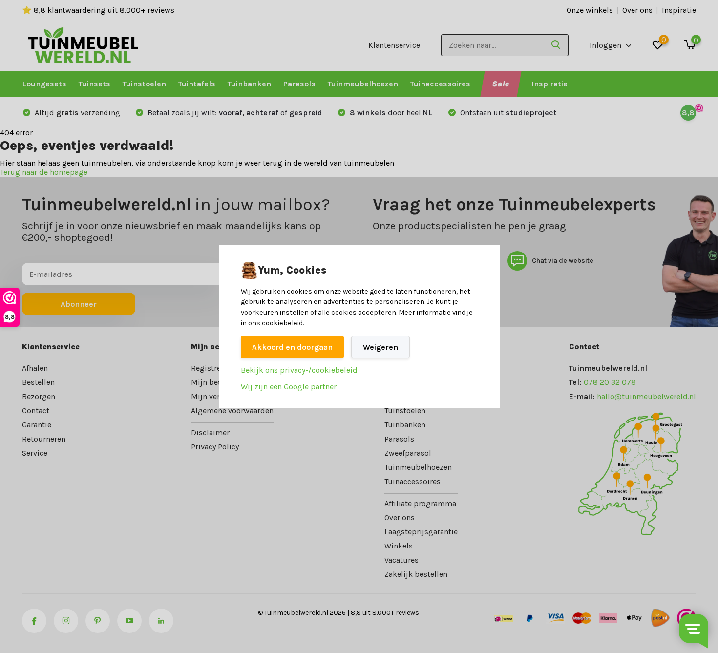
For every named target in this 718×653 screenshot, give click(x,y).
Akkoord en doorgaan (292, 347)
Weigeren (380, 347)
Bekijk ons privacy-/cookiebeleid (299, 370)
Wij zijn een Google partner (289, 386)
